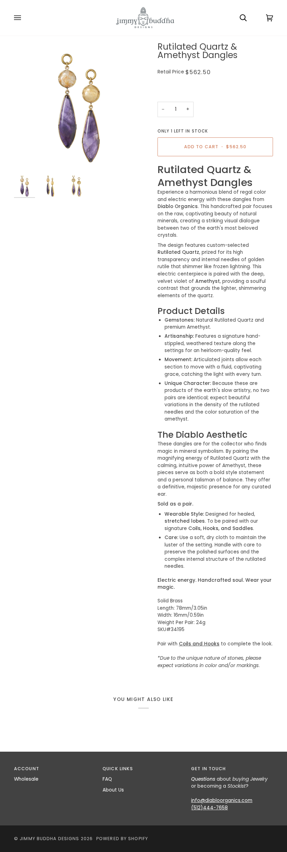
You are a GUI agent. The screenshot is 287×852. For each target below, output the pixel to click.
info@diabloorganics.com (221, 800)
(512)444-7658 (209, 807)
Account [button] (26, 769)
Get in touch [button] (208, 769)
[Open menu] (24, 18)
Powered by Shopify (122, 839)
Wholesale (26, 779)
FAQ (107, 779)
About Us (113, 790)
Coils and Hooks (199, 643)
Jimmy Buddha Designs (49, 839)
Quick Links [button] (118, 769)
